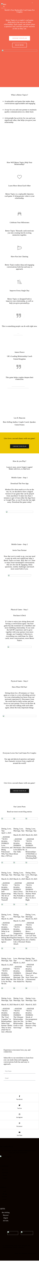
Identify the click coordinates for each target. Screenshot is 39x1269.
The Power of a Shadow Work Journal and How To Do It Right (31, 895)
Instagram (19, 1117)
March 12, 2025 (19, 963)
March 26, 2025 (31, 835)
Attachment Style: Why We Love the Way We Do (7, 980)
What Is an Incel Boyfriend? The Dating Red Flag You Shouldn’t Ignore (7, 936)
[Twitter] (19, 1105)
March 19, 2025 (31, 879)
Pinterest (19, 1126)
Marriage (16, 831)
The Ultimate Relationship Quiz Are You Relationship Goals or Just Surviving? (18, 1022)
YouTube (19, 1135)
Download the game (19, 502)
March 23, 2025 (7, 879)
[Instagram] (19, 1114)
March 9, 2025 (18, 1005)
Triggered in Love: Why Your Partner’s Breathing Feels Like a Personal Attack (19, 938)
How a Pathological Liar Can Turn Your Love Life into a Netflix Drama (31, 936)
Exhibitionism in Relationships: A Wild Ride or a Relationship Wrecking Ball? (31, 852)
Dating (3, 829)
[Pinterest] (19, 1123)
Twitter (19, 1108)
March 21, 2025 (19, 879)
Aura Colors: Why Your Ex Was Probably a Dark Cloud (19, 894)
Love (9, 829)
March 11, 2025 (31, 961)
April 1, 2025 (6, 833)
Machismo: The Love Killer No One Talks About (19, 850)
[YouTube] (19, 1132)
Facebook (19, 1099)
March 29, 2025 (19, 835)
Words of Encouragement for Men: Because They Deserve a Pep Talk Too (31, 1022)
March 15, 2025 (19, 921)
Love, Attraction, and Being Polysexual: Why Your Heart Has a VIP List (7, 850)
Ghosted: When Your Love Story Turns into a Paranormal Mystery (32, 977)
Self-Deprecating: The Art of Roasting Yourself (6, 895)
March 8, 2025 (31, 1005)
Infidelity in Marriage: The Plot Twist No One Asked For (18, 978)
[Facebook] (19, 1096)
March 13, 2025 (7, 965)
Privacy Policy (32, 1253)
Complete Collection (23, 634)
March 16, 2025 (7, 919)
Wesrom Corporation (18, 1247)
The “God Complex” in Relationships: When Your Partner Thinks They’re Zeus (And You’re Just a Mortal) (6, 1024)
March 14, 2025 (31, 919)
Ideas (33, 873)
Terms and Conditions (21, 1253)
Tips (3, 831)
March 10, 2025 (7, 1005)
